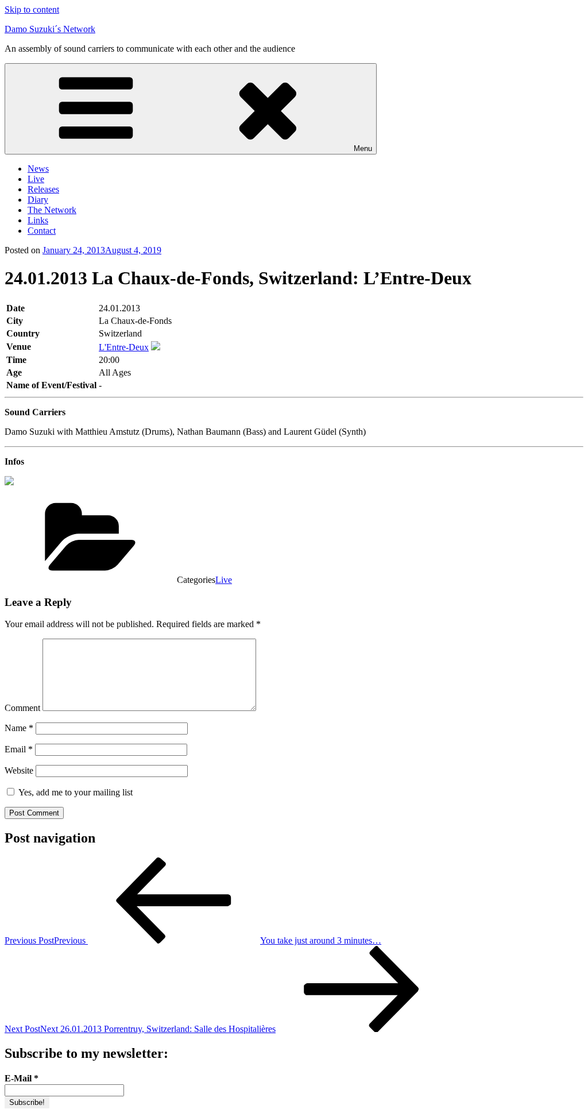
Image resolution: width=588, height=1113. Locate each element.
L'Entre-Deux (124, 347)
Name (19, 728)
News (38, 168)
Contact (42, 230)
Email (19, 749)
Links (38, 220)
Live (36, 179)
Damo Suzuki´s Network (50, 29)
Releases (43, 189)
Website (19, 770)
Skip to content (32, 9)
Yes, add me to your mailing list (74, 792)
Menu (363, 148)
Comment (22, 708)
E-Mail (21, 1078)
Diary (38, 199)
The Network (52, 210)
